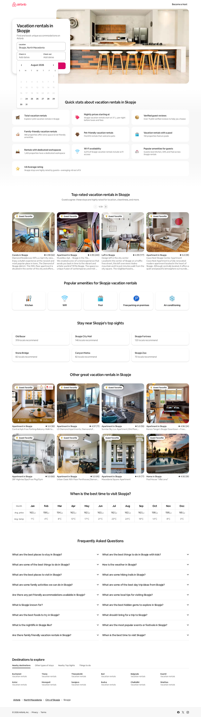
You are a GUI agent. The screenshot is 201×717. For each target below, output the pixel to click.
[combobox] (41, 47)
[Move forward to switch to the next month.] (53, 65)
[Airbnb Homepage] (19, 4)
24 (26, 99)
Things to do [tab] (85, 665)
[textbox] (29, 57)
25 (32, 99)
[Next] (105, 206)
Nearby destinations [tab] (21, 665)
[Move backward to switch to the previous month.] (21, 65)
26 (37, 99)
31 (26, 104)
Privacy (35, 712)
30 (21, 104)
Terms (43, 712)
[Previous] (95, 206)
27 (43, 99)
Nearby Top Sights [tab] (66, 665)
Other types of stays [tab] (44, 665)
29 (53, 99)
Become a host (179, 4)
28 (48, 99)
